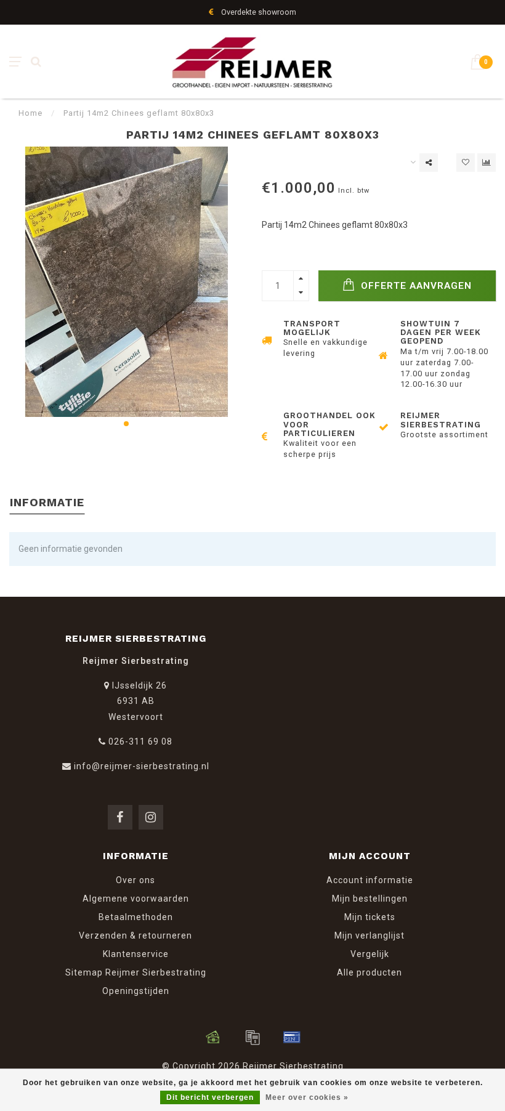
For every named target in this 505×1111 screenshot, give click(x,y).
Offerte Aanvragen (415, 285)
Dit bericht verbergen (210, 1097)
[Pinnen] (292, 1037)
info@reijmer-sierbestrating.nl (141, 766)
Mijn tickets (369, 917)
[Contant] (213, 1037)
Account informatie (369, 880)
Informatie (47, 502)
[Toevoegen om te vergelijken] (486, 162)
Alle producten (369, 972)
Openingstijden (135, 991)
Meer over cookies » (307, 1097)
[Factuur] (252, 1037)
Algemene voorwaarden (136, 898)
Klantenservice (136, 954)
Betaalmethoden (136, 917)
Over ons (135, 880)
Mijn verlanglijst (369, 935)
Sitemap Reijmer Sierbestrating (135, 972)
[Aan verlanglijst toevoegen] (465, 162)
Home (30, 113)
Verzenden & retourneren (135, 935)
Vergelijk (369, 954)
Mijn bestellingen (370, 898)
